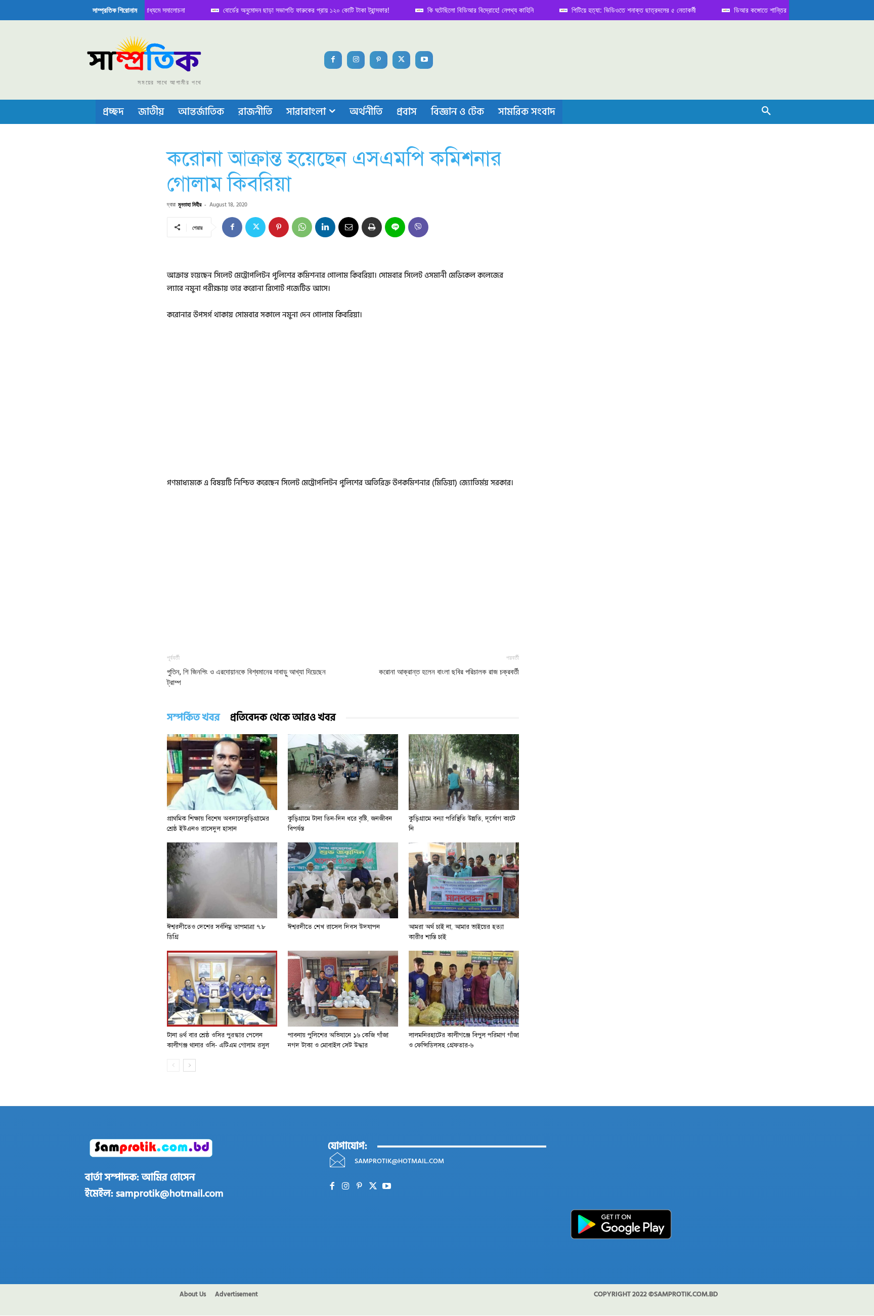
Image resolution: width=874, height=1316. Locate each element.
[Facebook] (333, 60)
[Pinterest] (378, 60)
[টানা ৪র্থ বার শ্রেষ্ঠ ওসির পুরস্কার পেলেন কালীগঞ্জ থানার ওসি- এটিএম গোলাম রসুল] (222, 989)
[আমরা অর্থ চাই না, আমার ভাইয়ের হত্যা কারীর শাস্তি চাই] (464, 880)
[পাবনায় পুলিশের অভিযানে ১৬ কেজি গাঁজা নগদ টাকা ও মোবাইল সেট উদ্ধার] (343, 989)
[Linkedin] (325, 227)
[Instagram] (356, 60)
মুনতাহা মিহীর (189, 204)
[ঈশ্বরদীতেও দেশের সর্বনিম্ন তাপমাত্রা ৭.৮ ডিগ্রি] (222, 880)
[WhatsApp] (302, 227)
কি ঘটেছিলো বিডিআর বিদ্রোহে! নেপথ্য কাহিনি (471, 10)
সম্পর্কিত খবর (193, 717)
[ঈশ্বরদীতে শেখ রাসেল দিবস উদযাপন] (343, 880)
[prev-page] (173, 1065)
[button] (766, 112)
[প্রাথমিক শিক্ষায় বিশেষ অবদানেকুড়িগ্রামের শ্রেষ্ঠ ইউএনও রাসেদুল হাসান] (222, 772)
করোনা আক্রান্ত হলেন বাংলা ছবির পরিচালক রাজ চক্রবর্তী (449, 671)
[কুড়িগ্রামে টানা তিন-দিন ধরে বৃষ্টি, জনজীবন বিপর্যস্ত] (343, 772)
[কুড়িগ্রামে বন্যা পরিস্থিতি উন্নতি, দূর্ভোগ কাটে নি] (464, 772)
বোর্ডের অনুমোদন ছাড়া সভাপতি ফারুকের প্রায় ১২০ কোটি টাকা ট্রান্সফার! (296, 10)
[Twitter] (401, 60)
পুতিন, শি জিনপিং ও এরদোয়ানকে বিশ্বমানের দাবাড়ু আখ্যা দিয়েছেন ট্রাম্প (246, 677)
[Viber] (418, 227)
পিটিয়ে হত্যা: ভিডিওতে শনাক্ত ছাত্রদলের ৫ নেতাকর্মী (624, 10)
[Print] (372, 227)
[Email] (348, 227)
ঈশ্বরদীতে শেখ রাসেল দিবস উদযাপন (334, 927)
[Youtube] (424, 60)
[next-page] (189, 1065)
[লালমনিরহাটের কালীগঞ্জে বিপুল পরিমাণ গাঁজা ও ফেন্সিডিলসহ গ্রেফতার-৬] (464, 989)
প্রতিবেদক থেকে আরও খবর (283, 717)
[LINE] (395, 227)
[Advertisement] (343, 406)
